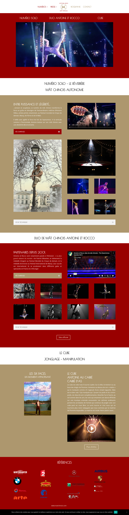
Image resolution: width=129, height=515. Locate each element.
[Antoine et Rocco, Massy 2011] (24, 298)
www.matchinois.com (58, 506)
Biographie (75, 7)
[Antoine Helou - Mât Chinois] (78, 193)
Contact (87, 7)
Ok (116, 512)
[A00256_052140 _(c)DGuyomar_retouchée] (51, 298)
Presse (53, 7)
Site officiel (63, 337)
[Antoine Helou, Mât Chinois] (104, 214)
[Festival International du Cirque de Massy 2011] (104, 319)
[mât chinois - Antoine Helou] (38, 211)
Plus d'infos (91, 447)
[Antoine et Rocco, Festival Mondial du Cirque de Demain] (51, 319)
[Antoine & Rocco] (78, 298)
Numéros (42, 7)
